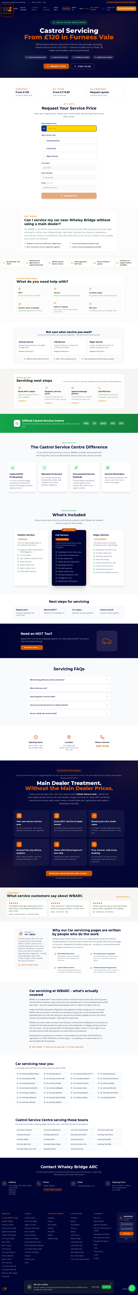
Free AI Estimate (23, 8)
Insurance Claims (8, 1225)
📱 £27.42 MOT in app (10, 1218)
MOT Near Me (7, 1263)
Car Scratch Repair (8, 1238)
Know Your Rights (31, 1221)
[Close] (111, 1283)
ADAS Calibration (8, 1256)
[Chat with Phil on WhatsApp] (132, 1288)
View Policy (96, 1287)
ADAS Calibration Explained (34, 1245)
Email (47, 183)
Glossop (50, 1228)
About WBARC (37, 1047)
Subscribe (126, 1234)
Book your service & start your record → (69, 873)
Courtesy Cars (29, 1259)
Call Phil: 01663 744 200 (29, 965)
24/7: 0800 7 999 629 (94, 8)
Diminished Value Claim (33, 1242)
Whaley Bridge (53, 1238)
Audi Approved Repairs (101, 1234)
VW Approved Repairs (101, 1241)
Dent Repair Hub (76, 1242)
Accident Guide (30, 1218)
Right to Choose (30, 1225)
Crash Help (5, 1276)
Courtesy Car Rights (31, 1238)
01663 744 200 (110, 8)
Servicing (66, 9)
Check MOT (56, 8)
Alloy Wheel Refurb (77, 1252)
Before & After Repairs (10, 1273)
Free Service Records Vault (80, 1259)
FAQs (26, 1263)
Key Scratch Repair (77, 1256)
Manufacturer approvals (55, 1047)
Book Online (6, 1242)
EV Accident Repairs (8, 1252)
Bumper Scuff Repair (9, 1235)
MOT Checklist (30, 1232)
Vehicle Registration (49, 123)
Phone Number (47, 173)
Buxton (50, 1221)
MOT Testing (6, 1245)
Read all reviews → (124, 897)
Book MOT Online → (31, 647)
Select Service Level (48, 135)
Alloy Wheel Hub (76, 1249)
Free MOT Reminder (32, 1252)
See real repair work (76, 1047)
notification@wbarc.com (86, 1186)
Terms (96, 1255)
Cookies (96, 1258)
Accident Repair (35, 8)
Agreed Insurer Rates (9, 1232)
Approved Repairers (100, 1225)
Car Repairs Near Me (9, 1269)
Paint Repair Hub (76, 1245)
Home (15, 9)
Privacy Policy (98, 1251)
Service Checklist (30, 1235)
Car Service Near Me (9, 1266)
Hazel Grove (75, 1235)
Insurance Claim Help (32, 1228)
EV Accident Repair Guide (33, 1249)
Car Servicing (6, 1249)
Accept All (106, 1287)
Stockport (51, 1218)
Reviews (27, 1256)
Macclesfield (52, 1225)
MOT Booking (46, 8)
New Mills (51, 1232)
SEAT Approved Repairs (102, 1238)
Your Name (45, 163)
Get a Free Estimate (127, 9)
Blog (95, 1244)
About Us (74, 8)
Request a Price (58, 66)
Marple (50, 1235)
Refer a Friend (7, 1259)
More (81, 9)
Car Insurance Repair (9, 1228)
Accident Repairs (7, 1221)
